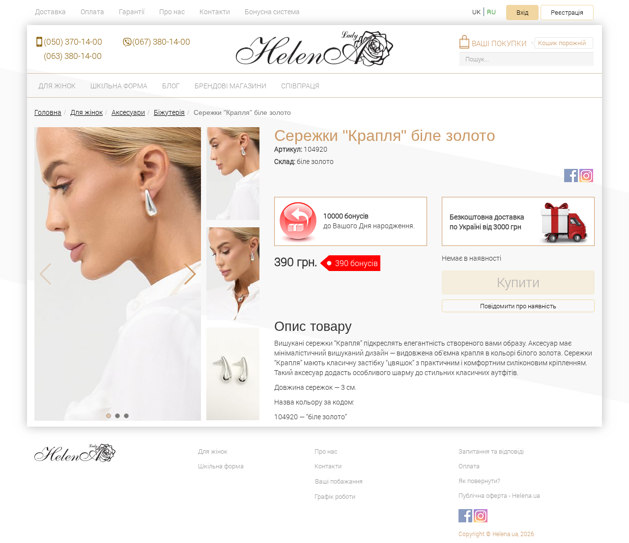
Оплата (92, 11)
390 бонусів (356, 263)
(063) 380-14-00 (73, 55)
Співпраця (300, 85)
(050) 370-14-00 (73, 41)
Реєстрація (567, 12)
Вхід (522, 12)
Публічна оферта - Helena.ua (499, 495)
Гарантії (131, 11)
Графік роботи (334, 496)
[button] (108, 415)
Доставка (50, 11)
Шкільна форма (118, 85)
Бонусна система (272, 11)
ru (491, 11)
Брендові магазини (230, 85)
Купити (518, 282)
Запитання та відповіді (491, 451)
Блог (171, 85)
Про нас (172, 11)
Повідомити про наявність (518, 305)
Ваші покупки (499, 43)
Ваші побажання (339, 481)
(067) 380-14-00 (161, 41)
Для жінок (57, 85)
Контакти (215, 11)
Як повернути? (479, 480)
